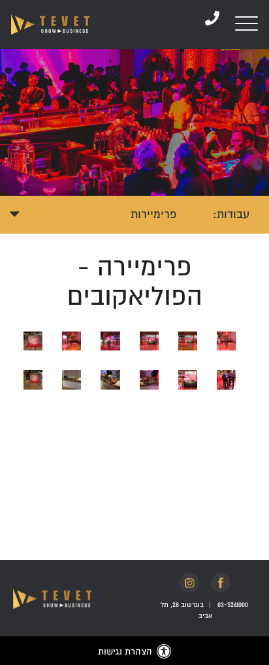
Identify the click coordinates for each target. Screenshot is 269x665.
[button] (243, 24)
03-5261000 (232, 604)
